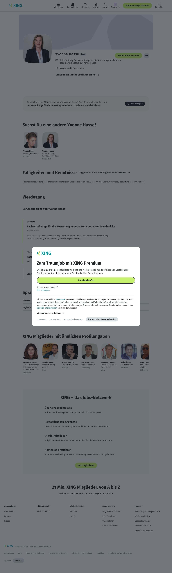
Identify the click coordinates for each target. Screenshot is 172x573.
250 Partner (61, 299)
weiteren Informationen (47, 308)
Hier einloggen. (43, 290)
